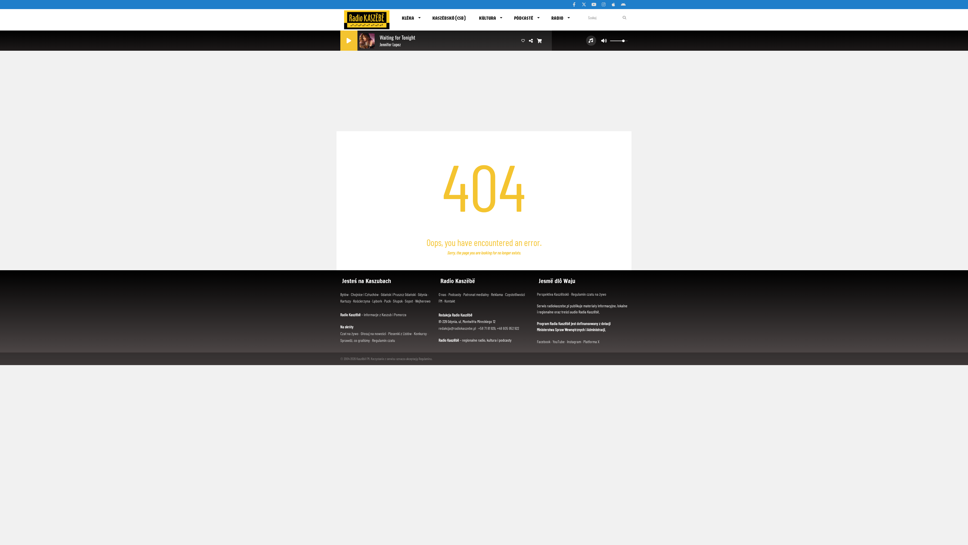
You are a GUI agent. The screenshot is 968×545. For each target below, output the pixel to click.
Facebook (543, 341)
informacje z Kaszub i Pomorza (385, 314)
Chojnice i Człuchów (365, 294)
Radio (557, 18)
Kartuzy (345, 300)
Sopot (409, 300)
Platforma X (591, 341)
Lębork (377, 300)
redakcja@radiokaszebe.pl (457, 328)
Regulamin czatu (383, 340)
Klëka (408, 18)
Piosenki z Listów (400, 333)
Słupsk (398, 300)
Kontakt (449, 300)
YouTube (559, 341)
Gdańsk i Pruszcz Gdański (398, 294)
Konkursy (420, 333)
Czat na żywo (349, 333)
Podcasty (454, 294)
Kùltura (487, 18)
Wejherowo (423, 300)
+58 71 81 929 (486, 328)
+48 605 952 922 (508, 328)
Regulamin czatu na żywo (588, 294)
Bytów (344, 294)
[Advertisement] (484, 89)
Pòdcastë (523, 18)
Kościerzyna (361, 300)
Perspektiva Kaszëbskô (553, 294)
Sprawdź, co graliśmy (355, 340)
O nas (442, 294)
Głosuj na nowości (373, 333)
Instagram (574, 341)
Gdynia (422, 294)
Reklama (497, 294)
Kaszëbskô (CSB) (449, 18)
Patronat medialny (476, 294)
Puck (387, 300)
